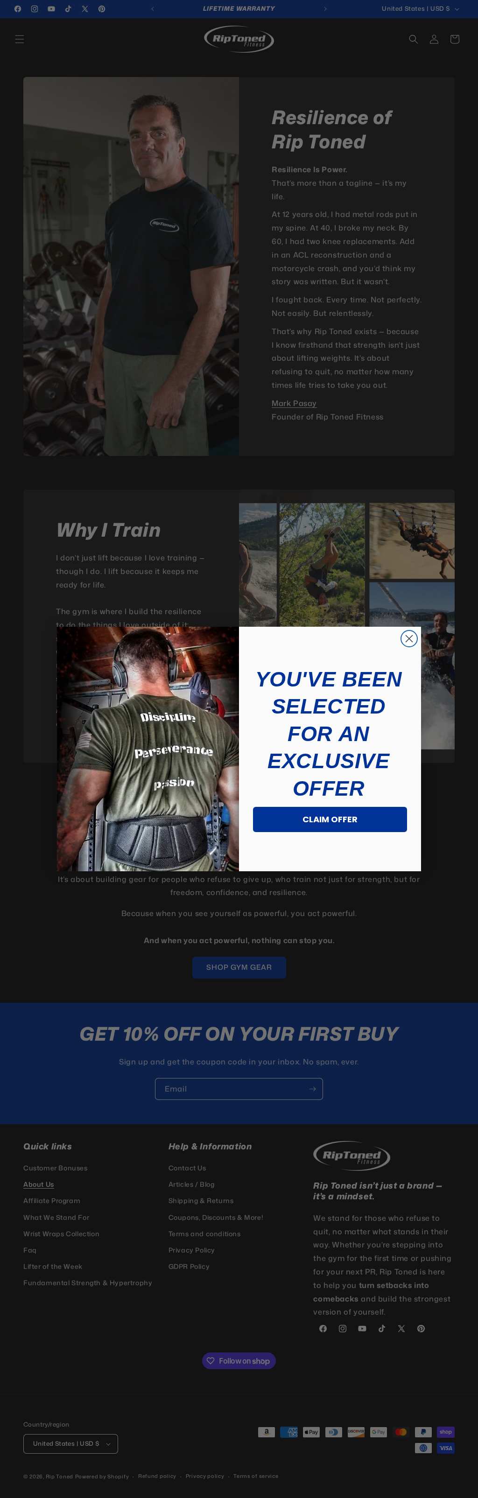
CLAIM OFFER (330, 819)
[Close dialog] (409, 638)
